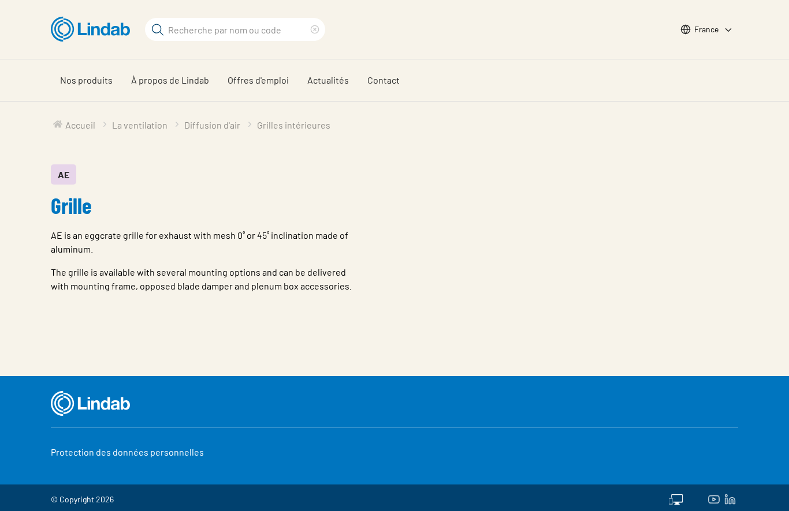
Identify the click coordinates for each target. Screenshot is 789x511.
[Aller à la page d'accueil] (93, 29)
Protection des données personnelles (127, 451)
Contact (383, 79)
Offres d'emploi (258, 79)
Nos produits (86, 79)
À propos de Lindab (170, 79)
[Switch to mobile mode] (676, 497)
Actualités (328, 79)
